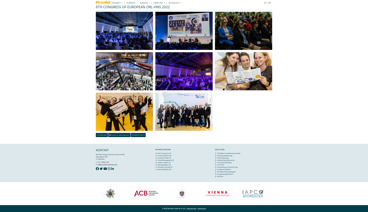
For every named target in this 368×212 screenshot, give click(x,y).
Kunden (144, 3)
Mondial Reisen (163, 165)
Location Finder (163, 158)
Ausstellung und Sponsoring (227, 167)
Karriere (220, 176)
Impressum (202, 208)
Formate (131, 3)
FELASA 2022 (102, 135)
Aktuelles (174, 3)
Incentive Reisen (163, 156)
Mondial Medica (163, 169)
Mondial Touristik (164, 167)
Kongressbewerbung (224, 156)
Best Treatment (163, 153)
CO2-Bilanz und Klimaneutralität (228, 153)
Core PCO (220, 165)
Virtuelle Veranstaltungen (226, 172)
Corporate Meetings (224, 163)
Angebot (116, 3)
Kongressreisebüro (224, 169)
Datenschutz (191, 208)
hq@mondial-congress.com (107, 164)
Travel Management (165, 160)
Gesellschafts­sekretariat (226, 160)
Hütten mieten (163, 163)
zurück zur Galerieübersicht (120, 135)
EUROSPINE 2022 (137, 135)
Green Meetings (223, 158)
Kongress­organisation (225, 174)
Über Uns (158, 3)
